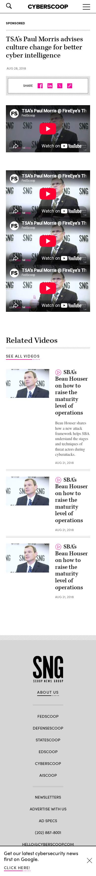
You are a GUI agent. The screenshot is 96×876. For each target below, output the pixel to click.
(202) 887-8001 (48, 832)
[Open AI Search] (16, 6)
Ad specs (48, 820)
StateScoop (48, 739)
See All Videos (23, 356)
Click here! (17, 867)
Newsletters (48, 797)
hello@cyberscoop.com (48, 844)
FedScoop (48, 716)
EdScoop (48, 751)
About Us (48, 692)
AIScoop (48, 775)
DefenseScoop (48, 728)
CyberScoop (48, 763)
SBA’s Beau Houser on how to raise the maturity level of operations (71, 392)
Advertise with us (48, 808)
